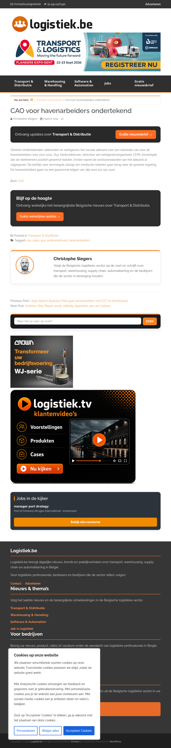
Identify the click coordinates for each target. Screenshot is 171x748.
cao (28, 240)
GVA (21, 181)
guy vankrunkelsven (54, 240)
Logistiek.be (36, 741)
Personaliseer (26, 730)
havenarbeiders (79, 240)
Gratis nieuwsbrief (144, 83)
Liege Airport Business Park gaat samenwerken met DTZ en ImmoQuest (79, 300)
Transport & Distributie (23, 83)
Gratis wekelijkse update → (40, 216)
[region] (54, 694)
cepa (35, 240)
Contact (15, 583)
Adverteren (153, 4)
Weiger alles (50, 730)
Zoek (150, 321)
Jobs (107, 83)
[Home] (31, 99)
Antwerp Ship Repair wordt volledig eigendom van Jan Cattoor (68, 305)
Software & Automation (83, 83)
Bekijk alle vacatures (85, 522)
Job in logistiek (21, 629)
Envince (75, 741)
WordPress (115, 741)
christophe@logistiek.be (27, 4)
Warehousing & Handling (54, 83)
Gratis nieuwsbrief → (135, 134)
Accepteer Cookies (79, 730)
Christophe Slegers (73, 258)
